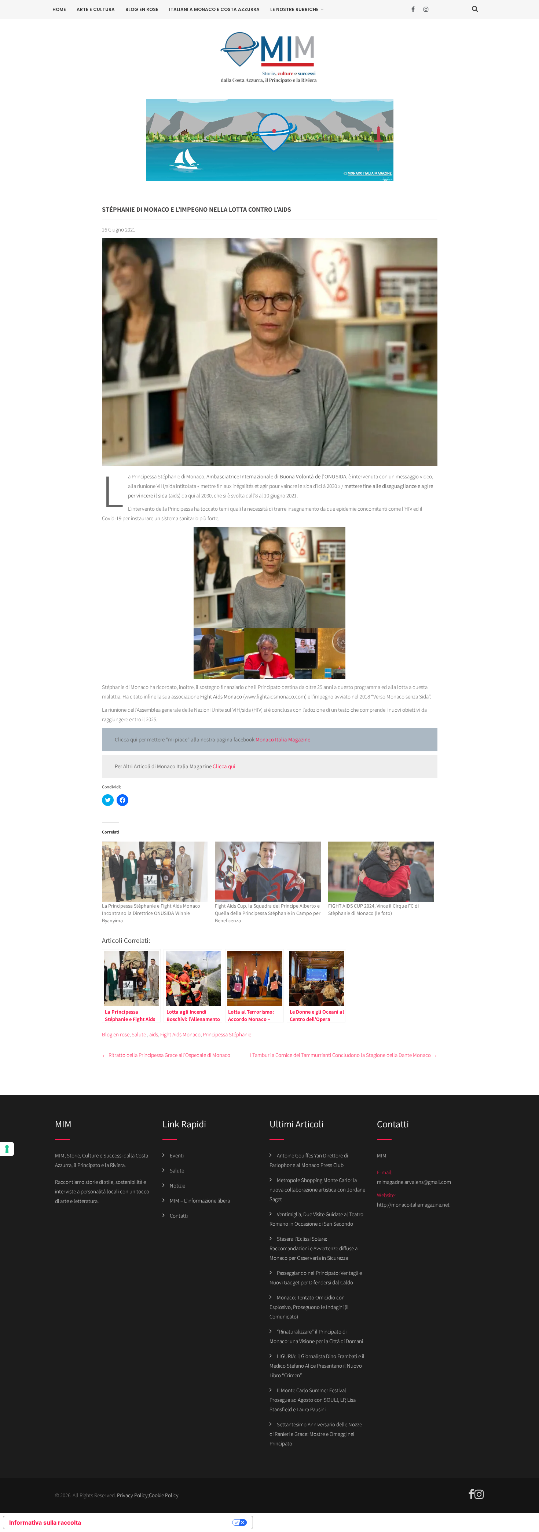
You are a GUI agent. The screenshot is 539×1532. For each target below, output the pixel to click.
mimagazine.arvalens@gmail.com (414, 1181)
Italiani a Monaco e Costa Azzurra (214, 9)
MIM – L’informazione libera (200, 1200)
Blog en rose (141, 9)
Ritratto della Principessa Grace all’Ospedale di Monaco (166, 1054)
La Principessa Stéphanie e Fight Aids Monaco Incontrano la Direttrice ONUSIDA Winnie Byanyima (151, 913)
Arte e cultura (96, 9)
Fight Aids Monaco (180, 1034)
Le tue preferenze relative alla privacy (160, 1522)
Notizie (177, 1185)
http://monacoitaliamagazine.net (413, 1204)
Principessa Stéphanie (227, 1034)
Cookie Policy (164, 1495)
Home (59, 9)
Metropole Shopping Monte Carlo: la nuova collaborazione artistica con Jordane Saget (317, 1190)
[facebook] (413, 9)
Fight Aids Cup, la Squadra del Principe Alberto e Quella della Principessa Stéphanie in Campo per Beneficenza (267, 913)
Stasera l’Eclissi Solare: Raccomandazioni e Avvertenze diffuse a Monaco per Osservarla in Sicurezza (314, 1248)
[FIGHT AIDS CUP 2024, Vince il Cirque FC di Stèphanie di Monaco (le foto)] (381, 872)
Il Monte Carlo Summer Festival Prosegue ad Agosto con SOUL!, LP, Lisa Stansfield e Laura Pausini (313, 1400)
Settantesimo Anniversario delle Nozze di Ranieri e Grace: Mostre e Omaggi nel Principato (316, 1434)
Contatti (179, 1215)
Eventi (177, 1155)
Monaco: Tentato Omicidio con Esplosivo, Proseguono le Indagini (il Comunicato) (309, 1307)
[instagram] (425, 9)
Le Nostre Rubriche (294, 9)
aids (153, 1034)
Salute (139, 1034)
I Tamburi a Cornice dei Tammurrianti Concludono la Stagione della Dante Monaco (343, 1054)
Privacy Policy (132, 1495)
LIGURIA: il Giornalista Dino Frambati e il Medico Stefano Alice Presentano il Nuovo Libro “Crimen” (317, 1366)
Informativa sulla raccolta (45, 1522)
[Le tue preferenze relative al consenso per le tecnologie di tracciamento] (7, 1149)
